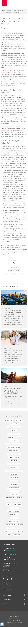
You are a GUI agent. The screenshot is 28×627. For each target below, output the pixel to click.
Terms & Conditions (14, 616)
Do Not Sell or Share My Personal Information (14, 619)
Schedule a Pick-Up (7, 586)
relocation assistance (14, 129)
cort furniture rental (14, 447)
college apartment (14, 433)
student (20, 524)
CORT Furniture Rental (20, 249)
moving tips (18, 501)
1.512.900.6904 (11, 555)
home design (14, 480)
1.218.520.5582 (10, 559)
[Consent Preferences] (2, 624)
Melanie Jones (10, 497)
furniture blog (14, 467)
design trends (11, 454)
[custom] (3, 575)
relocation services (14, 521)
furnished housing (14, 457)
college (14, 430)
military (19, 497)
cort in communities (14, 450)
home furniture (14, 484)
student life (8, 531)
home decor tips (14, 477)
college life (11, 437)
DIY (19, 454)
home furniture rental (14, 487)
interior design (14, 494)
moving (9, 501)
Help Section (6, 582)
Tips (9, 534)
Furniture (14, 460)
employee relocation (9, 274)
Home (4, 10)
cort (19, 437)
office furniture (14, 507)
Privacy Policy (14, 614)
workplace (17, 534)
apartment (14, 423)
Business (9, 10)
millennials (13, 114)
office (8, 504)
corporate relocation (14, 270)
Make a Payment (6, 584)
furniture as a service (14, 464)
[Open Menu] (10, 3)
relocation (21, 274)
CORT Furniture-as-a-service (14, 443)
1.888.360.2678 (11, 550)
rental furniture (10, 524)
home (20, 470)
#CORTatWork (19, 420)
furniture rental (11, 470)
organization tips (14, 514)
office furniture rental (14, 511)
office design (17, 504)
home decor (14, 474)
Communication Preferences (9, 590)
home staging (14, 491)
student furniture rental (14, 528)
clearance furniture (14, 427)
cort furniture (14, 440)
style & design (19, 531)
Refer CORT (6, 588)
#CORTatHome (8, 420)
